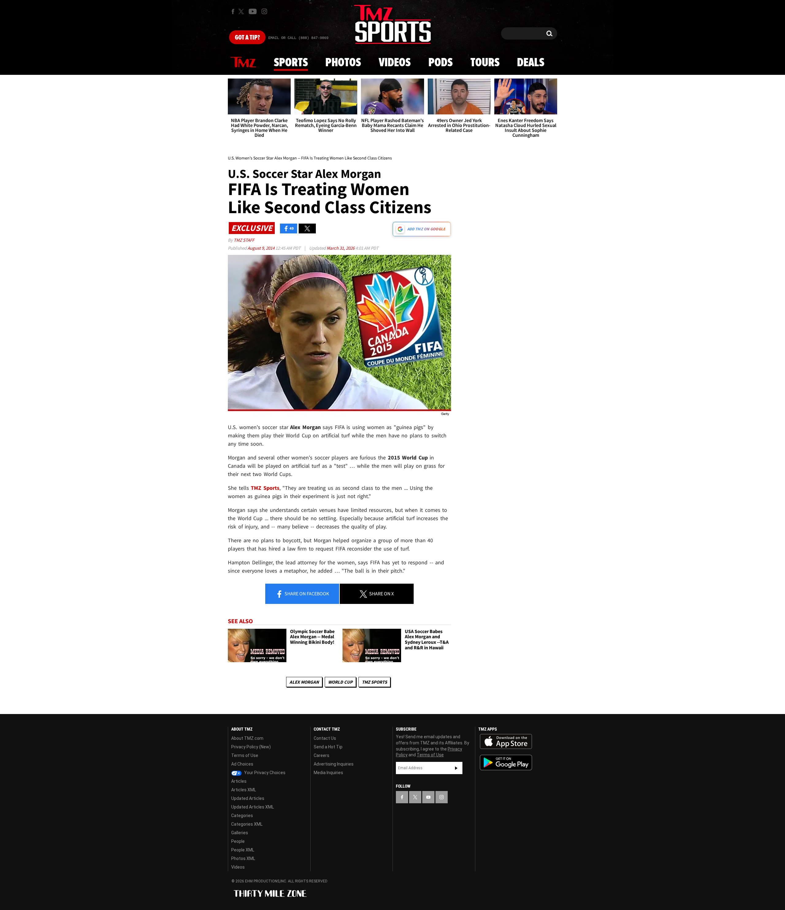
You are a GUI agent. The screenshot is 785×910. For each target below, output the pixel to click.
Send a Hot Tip (328, 746)
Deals (530, 63)
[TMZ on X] (242, 11)
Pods (440, 63)
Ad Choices (242, 764)
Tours (485, 63)
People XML (242, 849)
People (238, 841)
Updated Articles (247, 798)
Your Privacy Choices (264, 772)
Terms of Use (244, 755)
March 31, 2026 (341, 248)
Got (247, 38)
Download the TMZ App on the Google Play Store (506, 762)
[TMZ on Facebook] (233, 11)
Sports (291, 63)
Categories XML (246, 824)
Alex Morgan (304, 682)
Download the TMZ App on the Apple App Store (506, 741)
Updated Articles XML (252, 806)
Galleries (239, 832)
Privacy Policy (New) (251, 746)
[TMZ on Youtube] (252, 11)
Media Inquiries (328, 772)
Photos (343, 63)
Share (306, 593)
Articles (239, 781)
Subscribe (456, 768)
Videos (395, 63)
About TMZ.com (247, 738)
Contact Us (325, 738)
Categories (242, 815)
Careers (321, 755)
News (243, 62)
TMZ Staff (244, 240)
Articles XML (243, 789)
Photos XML (243, 858)
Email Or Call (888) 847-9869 (298, 38)
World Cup (340, 682)
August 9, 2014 (261, 248)
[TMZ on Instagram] (264, 11)
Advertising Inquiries (334, 764)
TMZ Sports (265, 487)
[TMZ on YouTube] (428, 797)
